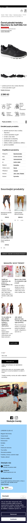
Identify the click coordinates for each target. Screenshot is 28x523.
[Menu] (25, 11)
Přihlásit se (10, 361)
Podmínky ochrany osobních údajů (10, 454)
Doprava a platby (5, 438)
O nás (2, 445)
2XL (2, 220)
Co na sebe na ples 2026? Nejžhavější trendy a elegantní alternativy (6, 321)
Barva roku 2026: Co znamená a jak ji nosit (20, 281)
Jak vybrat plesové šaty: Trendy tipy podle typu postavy (20, 319)
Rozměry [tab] (15, 122)
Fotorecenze (4, 440)
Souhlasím (13, 519)
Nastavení (13, 514)
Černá (15, 168)
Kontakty (3, 443)
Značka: (5, 31)
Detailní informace (5, 90)
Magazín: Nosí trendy (6, 433)
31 (17, 220)
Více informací (5, 484)
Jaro (15, 173)
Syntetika (16, 165)
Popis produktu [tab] (6, 122)
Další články (14, 343)
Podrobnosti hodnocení (6, 30)
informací (4, 510)
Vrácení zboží (4, 436)
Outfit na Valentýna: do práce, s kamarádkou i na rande (7, 283)
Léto (18, 173)
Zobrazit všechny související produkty (14, 253)
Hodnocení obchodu (6, 447)
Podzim (22, 173)
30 (15, 220)
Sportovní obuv (18, 153)
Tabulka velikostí (5, 457)
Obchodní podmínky (6, 452)
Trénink (16, 170)
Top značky (4, 450)
